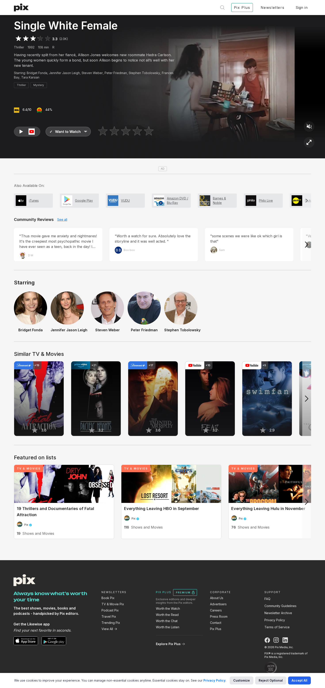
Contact (215, 623)
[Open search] (222, 7)
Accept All (299, 680)
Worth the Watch (168, 608)
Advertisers (218, 604)
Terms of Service (277, 627)
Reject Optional (271, 680)
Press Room (219, 616)
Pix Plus (215, 629)
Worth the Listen (167, 627)
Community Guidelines (280, 606)
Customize (241, 680)
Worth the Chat (167, 621)
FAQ (267, 599)
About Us (216, 598)
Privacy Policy (274, 620)
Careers (216, 610)
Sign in (302, 7)
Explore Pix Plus (168, 644)
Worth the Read (167, 615)
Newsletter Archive (278, 613)
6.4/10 (27, 109)
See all (62, 219)
